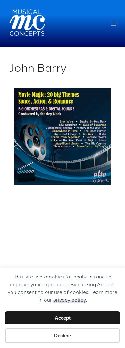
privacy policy (69, 299)
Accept (63, 318)
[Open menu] (113, 24)
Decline (62, 335)
